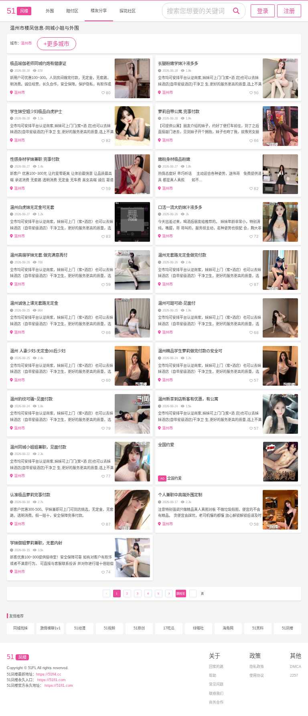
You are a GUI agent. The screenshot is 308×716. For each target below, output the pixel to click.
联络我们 (216, 694)
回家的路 (216, 667)
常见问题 (216, 684)
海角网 (228, 628)
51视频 (109, 628)
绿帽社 (198, 628)
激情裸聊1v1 (50, 628)
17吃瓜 (168, 628)
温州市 (26, 43)
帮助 (212, 676)
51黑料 (257, 628)
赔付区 (72, 11)
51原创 (139, 628)
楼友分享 (99, 10)
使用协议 (256, 676)
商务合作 (216, 702)
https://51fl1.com (51, 680)
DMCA (295, 667)
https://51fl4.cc (48, 674)
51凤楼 (287, 628)
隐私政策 (256, 667)
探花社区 (128, 11)
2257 (294, 676)
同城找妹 (20, 628)
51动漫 (79, 628)
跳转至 (180, 593)
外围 (50, 11)
